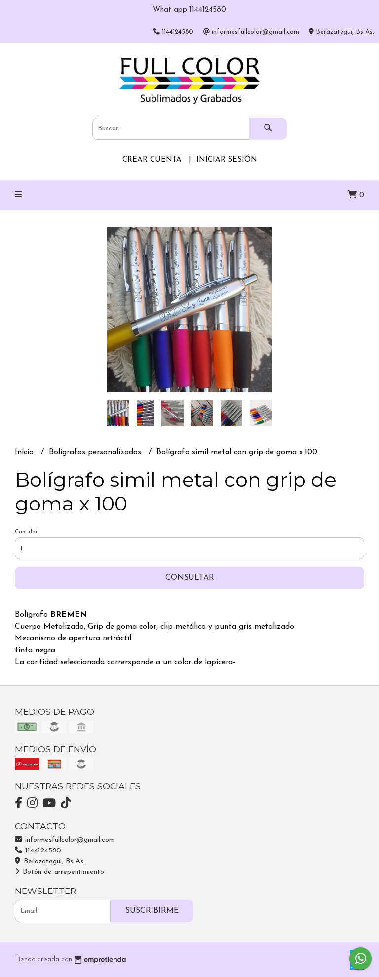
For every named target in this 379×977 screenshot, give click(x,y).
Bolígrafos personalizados (96, 452)
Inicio (25, 452)
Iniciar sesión (226, 160)
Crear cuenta (152, 160)
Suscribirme (152, 911)
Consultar (189, 578)
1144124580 (42, 850)
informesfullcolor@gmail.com (68, 840)
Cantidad (27, 532)
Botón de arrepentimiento (62, 872)
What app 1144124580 (189, 10)
